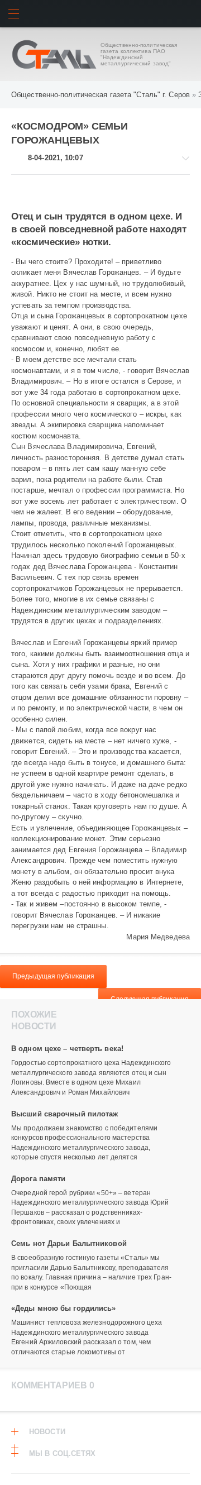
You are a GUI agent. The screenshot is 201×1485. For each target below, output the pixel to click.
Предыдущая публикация (53, 976)
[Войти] (187, 13)
